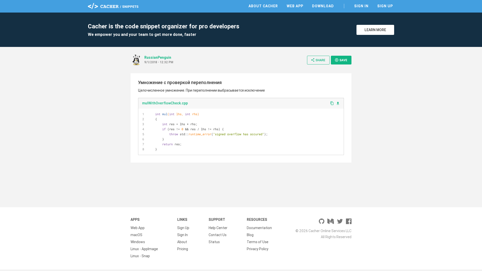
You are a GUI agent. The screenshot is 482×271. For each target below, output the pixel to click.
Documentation (259, 228)
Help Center (218, 228)
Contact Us (217, 235)
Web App (295, 6)
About (182, 242)
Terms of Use (257, 242)
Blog (250, 235)
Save (341, 60)
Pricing (182, 249)
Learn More (375, 30)
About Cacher (263, 6)
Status (214, 242)
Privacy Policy (257, 249)
